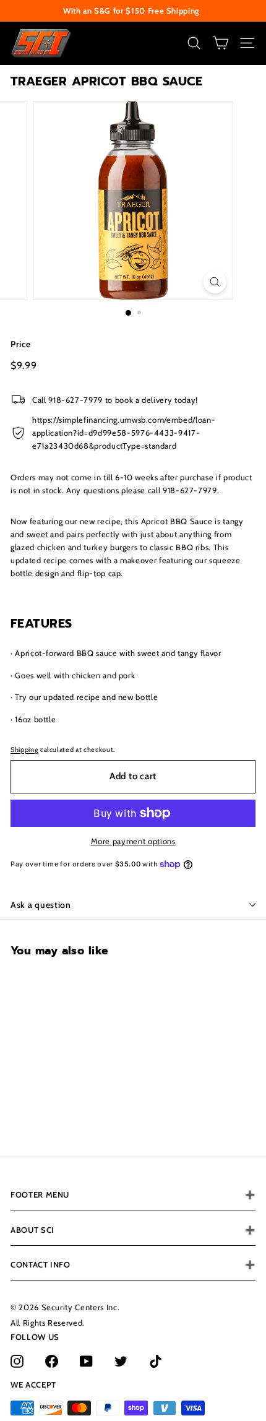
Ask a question (41, 904)
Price (20, 344)
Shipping (24, 749)
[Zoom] (214, 281)
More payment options (133, 841)
